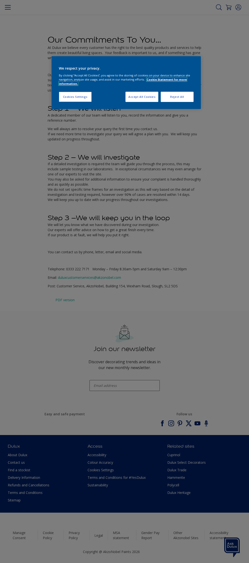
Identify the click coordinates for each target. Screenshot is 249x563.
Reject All (177, 97)
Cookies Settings (75, 97)
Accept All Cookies (141, 97)
